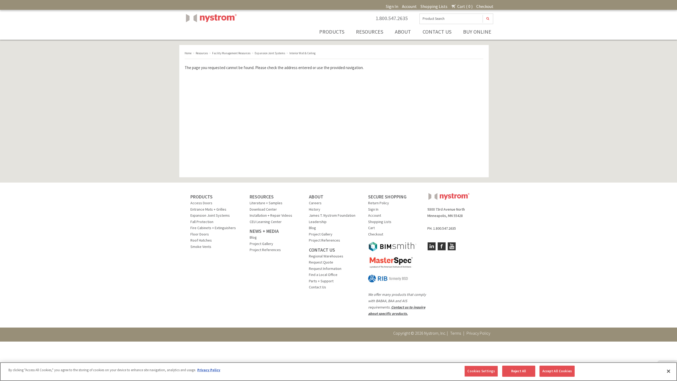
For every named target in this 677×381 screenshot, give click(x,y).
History (314, 209)
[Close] (668, 371)
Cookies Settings (481, 371)
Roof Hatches (201, 240)
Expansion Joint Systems (210, 215)
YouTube (451, 246)
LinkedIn (431, 246)
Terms (455, 333)
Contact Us (437, 31)
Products (331, 31)
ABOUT (316, 197)
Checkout (484, 6)
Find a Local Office (323, 274)
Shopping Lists (433, 6)
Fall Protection (201, 221)
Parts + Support (321, 281)
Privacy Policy (478, 333)
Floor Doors (199, 234)
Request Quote (321, 262)
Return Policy (378, 203)
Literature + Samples (266, 203)
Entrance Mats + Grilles (208, 209)
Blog (253, 237)
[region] (338, 371)
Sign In (392, 6)
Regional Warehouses (326, 256)
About (403, 31)
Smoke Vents (200, 246)
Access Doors (201, 203)
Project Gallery (261, 243)
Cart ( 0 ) (464, 6)
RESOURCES (262, 197)
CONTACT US (322, 250)
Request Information (325, 268)
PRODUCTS (201, 197)
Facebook (441, 246)
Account (409, 6)
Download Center (263, 209)
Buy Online (477, 31)
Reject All (518, 371)
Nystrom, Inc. (210, 31)
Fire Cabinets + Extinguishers (213, 227)
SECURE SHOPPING (387, 197)
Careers (315, 203)
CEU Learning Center (266, 221)
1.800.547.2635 (392, 18)
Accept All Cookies (557, 371)
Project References (265, 249)
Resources (369, 31)
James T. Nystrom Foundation (332, 215)
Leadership (318, 221)
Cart (371, 227)
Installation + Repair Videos (271, 215)
